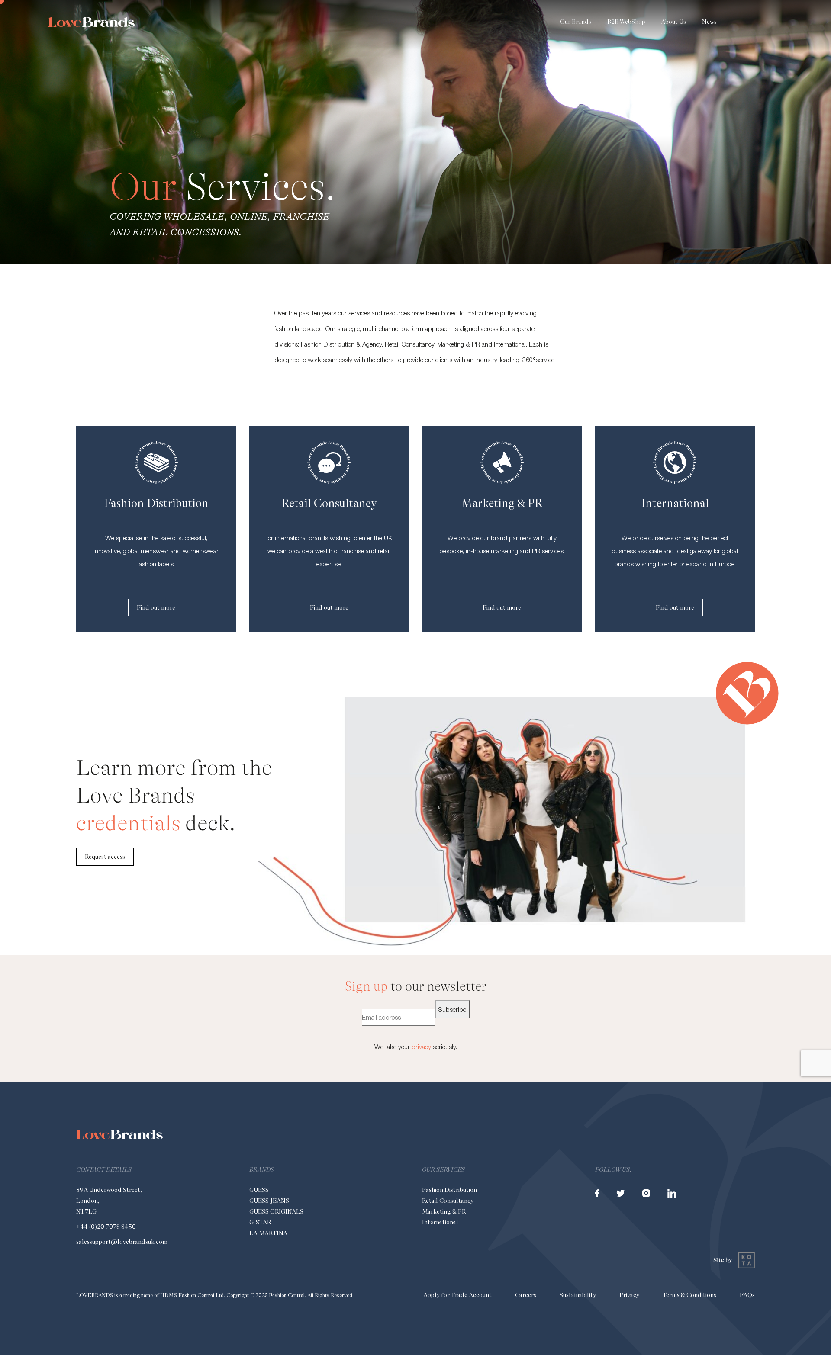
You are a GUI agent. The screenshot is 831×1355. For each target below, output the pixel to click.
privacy (421, 1046)
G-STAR (260, 1222)
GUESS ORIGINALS (276, 1211)
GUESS (259, 1189)
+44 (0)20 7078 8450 (106, 1226)
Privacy (629, 1294)
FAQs (747, 1294)
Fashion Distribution (449, 1189)
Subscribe (452, 1009)
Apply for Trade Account (457, 1294)
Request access (105, 856)
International (440, 1222)
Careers (525, 1294)
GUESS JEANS (269, 1200)
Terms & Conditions (689, 1294)
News (709, 21)
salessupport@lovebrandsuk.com (121, 1241)
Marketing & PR (444, 1211)
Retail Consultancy (447, 1200)
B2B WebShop (626, 21)
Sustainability (578, 1294)
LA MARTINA (268, 1233)
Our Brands (575, 21)
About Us (673, 21)
